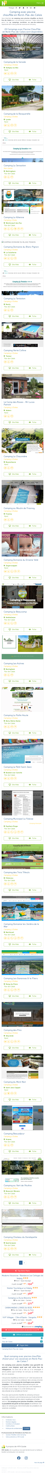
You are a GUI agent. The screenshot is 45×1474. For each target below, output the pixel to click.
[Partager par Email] (30, 8)
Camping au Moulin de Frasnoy (19, 508)
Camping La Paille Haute (16, 715)
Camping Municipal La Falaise (18, 818)
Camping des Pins (13, 1030)
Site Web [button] (15, 80)
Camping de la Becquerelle (17, 113)
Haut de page (38, 1462)
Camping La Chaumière (15, 456)
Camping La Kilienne (14, 217)
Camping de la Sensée (15, 62)
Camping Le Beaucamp (15, 611)
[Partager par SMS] (34, 8)
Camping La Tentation (14, 298)
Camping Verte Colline (15, 350)
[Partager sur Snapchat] (23, 8)
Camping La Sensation (15, 165)
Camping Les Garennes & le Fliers (21, 978)
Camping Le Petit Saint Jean (18, 767)
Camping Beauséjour (14, 1133)
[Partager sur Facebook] (16, 8)
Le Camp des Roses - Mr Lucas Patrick (19, 403)
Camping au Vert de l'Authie (18, 1185)
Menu (39, 3)
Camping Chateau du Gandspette (20, 1237)
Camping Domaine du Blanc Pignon (21, 246)
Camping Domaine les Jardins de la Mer (21, 925)
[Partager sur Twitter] (19, 8)
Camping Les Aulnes (14, 663)
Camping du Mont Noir (15, 1082)
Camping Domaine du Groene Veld (21, 560)
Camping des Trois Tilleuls (17, 872)
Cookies (26, 1428)
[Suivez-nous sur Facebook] (19, 1458)
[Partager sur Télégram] (27, 8)
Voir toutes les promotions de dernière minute (22, 1330)
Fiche (34, 80)
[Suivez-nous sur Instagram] (26, 1458)
